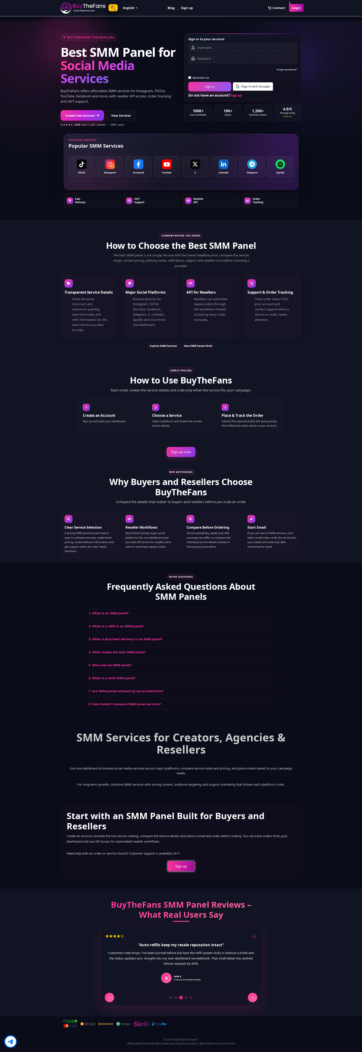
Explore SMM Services (163, 346)
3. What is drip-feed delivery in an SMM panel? (125, 639)
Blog (171, 8)
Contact (278, 8)
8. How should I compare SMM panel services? (125, 704)
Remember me (201, 77)
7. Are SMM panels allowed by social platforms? (126, 691)
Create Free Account (80, 115)
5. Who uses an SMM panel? (110, 665)
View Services (121, 115)
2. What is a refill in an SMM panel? (116, 626)
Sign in (210, 87)
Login (296, 8)
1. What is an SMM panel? (109, 613)
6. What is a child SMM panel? (112, 678)
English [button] (129, 8)
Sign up (187, 8)
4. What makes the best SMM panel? (117, 652)
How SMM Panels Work (198, 346)
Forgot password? (287, 69)
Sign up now (181, 452)
